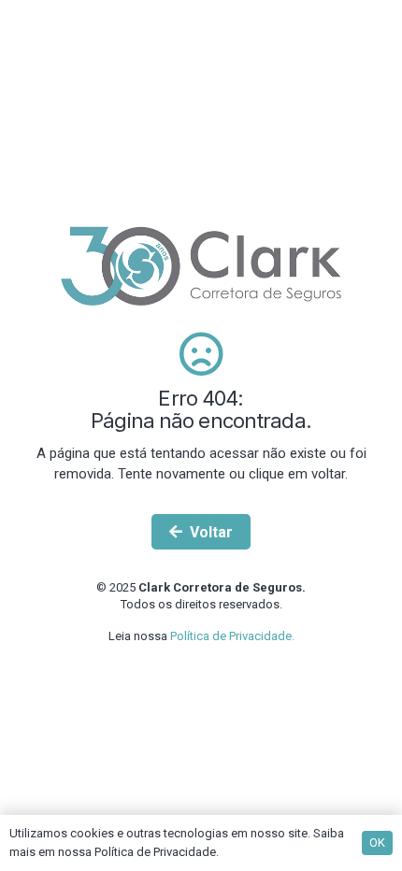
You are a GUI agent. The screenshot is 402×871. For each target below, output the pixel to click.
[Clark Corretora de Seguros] (201, 265)
